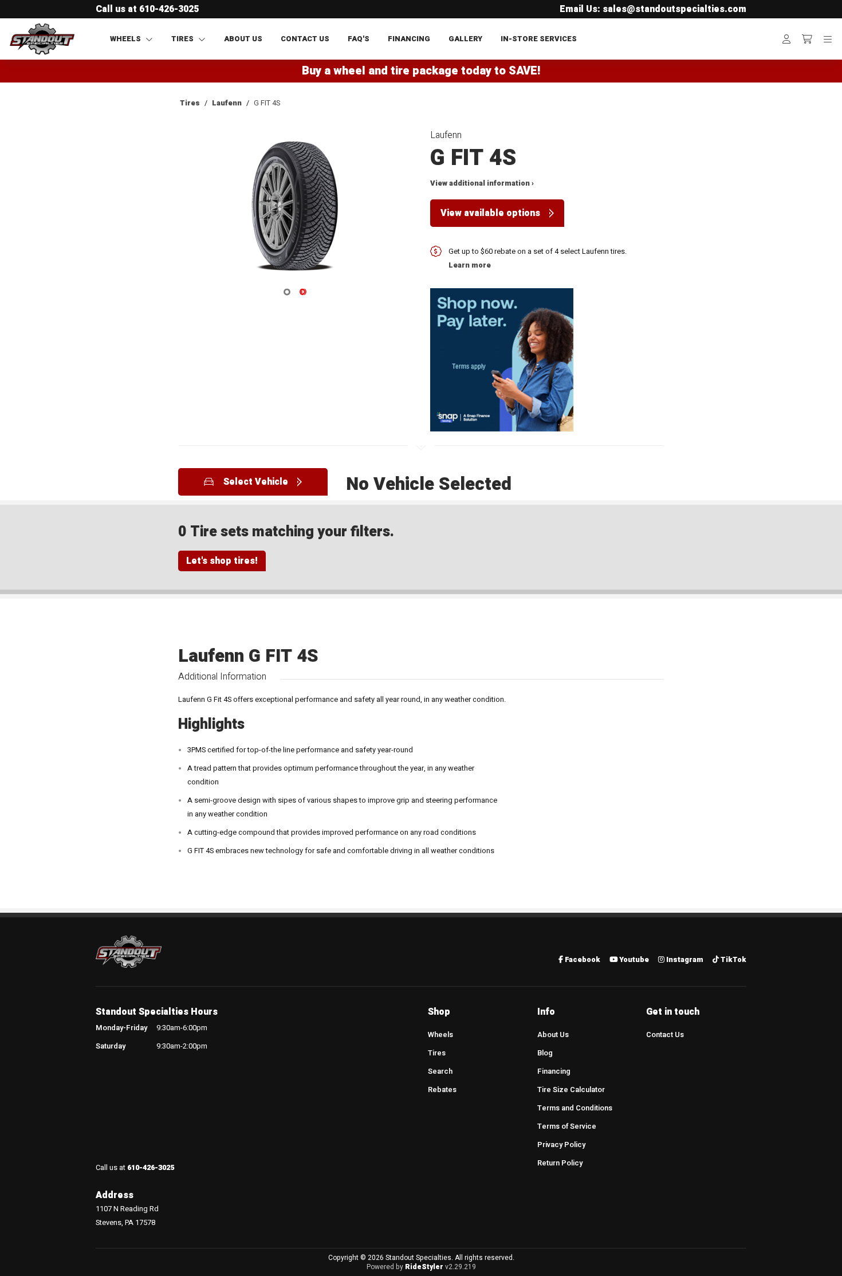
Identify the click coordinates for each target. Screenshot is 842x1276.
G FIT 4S (267, 103)
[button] (295, 210)
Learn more (469, 265)
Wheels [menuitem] (440, 1035)
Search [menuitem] (440, 1071)
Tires (190, 103)
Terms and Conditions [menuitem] (574, 1108)
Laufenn (227, 103)
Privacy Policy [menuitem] (561, 1145)
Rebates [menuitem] (442, 1090)
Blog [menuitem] (545, 1053)
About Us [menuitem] (553, 1035)
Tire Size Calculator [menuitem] (571, 1090)
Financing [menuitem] (553, 1071)
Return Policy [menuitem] (560, 1163)
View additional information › (482, 183)
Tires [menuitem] (437, 1053)
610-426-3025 (169, 9)
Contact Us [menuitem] (665, 1035)
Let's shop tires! (222, 561)
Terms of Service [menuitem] (566, 1126)
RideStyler (424, 1267)
